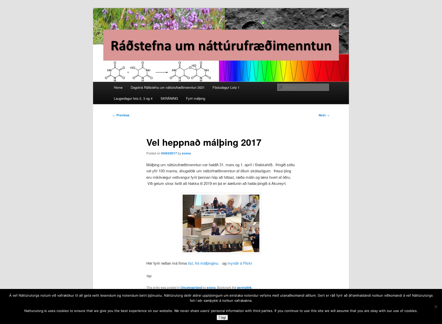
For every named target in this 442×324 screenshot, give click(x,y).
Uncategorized (191, 287)
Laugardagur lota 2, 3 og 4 (133, 98)
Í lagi (222, 317)
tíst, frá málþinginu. (203, 263)
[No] (435, 306)
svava (186, 153)
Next (324, 115)
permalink (244, 287)
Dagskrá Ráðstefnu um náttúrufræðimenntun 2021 (168, 87)
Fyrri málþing (195, 98)
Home (118, 87)
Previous (121, 115)
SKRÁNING (169, 98)
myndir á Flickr (239, 263)
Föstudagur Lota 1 (226, 87)
